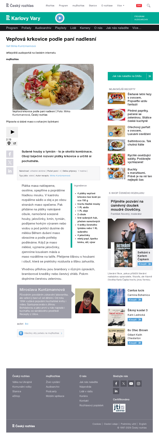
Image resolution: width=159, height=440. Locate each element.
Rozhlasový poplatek (91, 405)
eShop (16, 396)
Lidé (73, 28)
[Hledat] (148, 5)
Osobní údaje (111, 424)
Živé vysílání (53, 382)
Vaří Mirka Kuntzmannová (21, 46)
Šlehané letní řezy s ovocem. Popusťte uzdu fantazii (139, 99)
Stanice (93, 5)
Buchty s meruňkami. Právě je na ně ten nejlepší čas (140, 174)
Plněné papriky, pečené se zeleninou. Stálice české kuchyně (139, 116)
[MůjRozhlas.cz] (12, 59)
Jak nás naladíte (117, 28)
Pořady (26, 28)
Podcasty (51, 391)
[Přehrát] (12, 132)
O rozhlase (107, 5)
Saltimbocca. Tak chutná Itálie (139, 142)
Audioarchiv (141, 20)
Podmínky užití (128, 424)
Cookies (97, 424)
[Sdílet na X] (9, 162)
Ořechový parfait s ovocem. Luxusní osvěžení (139, 130)
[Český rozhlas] (20, 5)
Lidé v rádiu (86, 391)
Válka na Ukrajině (22, 382)
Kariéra (84, 396)
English (143, 424)
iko (26, 323)
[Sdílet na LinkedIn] (9, 170)
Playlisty (61, 28)
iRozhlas (50, 5)
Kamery (85, 28)
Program (63, 5)
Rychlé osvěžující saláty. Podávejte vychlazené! (139, 159)
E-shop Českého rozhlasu (126, 193)
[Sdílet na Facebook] (9, 154)
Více (136, 28)
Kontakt (84, 400)
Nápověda (85, 386)
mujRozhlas (78, 5)
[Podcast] (9, 143)
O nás (98, 28)
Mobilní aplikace (55, 396)
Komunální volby (22, 386)
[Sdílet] (14, 143)
